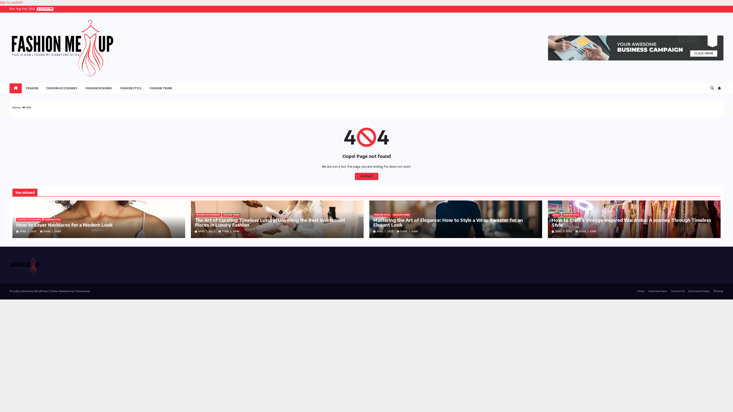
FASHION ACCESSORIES (61, 88)
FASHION (32, 88)
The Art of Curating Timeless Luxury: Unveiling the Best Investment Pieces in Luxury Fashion (270, 222)
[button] (712, 88)
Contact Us (678, 291)
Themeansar (82, 291)
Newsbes (65, 291)
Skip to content (11, 2)
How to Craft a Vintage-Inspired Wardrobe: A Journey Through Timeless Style (631, 222)
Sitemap (718, 291)
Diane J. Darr (52, 232)
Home (16, 107)
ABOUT (556, 215)
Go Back (366, 176)
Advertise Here (657, 291)
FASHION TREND (161, 88)
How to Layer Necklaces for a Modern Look (64, 225)
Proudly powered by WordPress (29, 291)
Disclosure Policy (699, 291)
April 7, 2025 (28, 232)
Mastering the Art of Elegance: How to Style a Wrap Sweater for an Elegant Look (448, 222)
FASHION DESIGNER (99, 88)
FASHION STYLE (130, 88)
